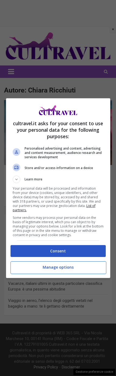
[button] (58, 179)
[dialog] (58, 188)
